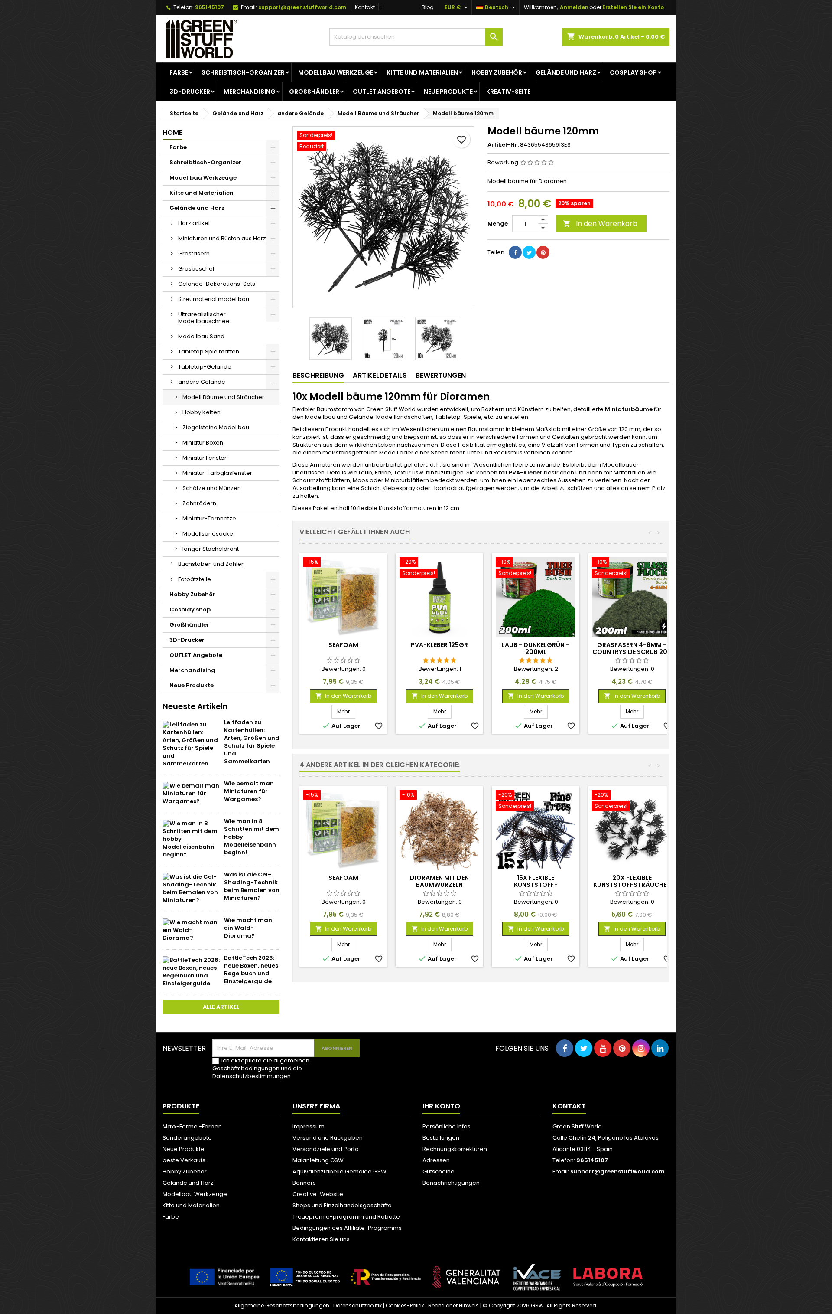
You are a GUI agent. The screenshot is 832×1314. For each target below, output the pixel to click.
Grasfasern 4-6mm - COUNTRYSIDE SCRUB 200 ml (632, 652)
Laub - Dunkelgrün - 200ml (535, 648)
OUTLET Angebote (381, 91)
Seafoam (343, 645)
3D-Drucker (189, 91)
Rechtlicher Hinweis (453, 1305)
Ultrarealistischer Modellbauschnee (204, 317)
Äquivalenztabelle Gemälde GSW (339, 1171)
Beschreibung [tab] (318, 375)
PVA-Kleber (526, 472)
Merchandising (250, 91)
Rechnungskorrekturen (454, 1149)
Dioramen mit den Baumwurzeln (439, 881)
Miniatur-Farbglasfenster (217, 473)
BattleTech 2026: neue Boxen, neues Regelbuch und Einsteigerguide (251, 969)
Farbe (178, 72)
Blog (428, 7)
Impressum (308, 1126)
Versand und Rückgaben (327, 1138)
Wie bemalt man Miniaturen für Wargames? (249, 791)
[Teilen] (515, 252)
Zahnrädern (199, 503)
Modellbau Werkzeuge (335, 72)
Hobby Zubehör (496, 72)
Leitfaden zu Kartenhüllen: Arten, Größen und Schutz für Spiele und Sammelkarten (252, 741)
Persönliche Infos (446, 1126)
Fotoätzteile (194, 579)
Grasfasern (194, 253)
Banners (304, 1183)
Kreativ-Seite (508, 91)
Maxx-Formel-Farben (192, 1126)
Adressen (436, 1160)
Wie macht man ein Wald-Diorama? (248, 928)
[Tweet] (529, 252)
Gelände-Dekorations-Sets (216, 284)
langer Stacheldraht (210, 549)
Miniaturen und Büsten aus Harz (222, 238)
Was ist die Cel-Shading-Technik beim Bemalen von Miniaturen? (252, 886)
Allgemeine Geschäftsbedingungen (281, 1305)
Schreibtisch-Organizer (243, 72)
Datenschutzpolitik (357, 1305)
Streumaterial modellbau (213, 299)
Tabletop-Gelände (204, 367)
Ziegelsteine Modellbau (215, 427)
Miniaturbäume (629, 409)
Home (172, 132)
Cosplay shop (633, 72)
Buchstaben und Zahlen (211, 564)
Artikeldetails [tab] (380, 375)
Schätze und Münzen (211, 488)
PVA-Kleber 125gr (439, 645)
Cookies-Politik (405, 1305)
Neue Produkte (448, 91)
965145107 (209, 7)
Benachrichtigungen (451, 1183)
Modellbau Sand (201, 336)
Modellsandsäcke (207, 534)
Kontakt (365, 7)
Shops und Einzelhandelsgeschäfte (342, 1205)
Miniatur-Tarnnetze (209, 518)
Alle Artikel (221, 1007)
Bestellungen (440, 1138)
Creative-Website (317, 1194)
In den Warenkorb (600, 224)
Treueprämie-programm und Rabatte (346, 1217)
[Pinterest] (542, 252)
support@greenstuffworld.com (302, 7)
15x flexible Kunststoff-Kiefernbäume (535, 884)
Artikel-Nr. (503, 145)
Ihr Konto (441, 1106)
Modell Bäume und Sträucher (223, 397)
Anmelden (574, 7)
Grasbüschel (196, 269)
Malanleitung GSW (318, 1160)
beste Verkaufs (183, 1160)
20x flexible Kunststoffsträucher (631, 881)
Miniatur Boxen (202, 442)
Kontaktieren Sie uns (321, 1239)
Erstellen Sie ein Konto (633, 7)
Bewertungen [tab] (441, 375)
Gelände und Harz (566, 72)
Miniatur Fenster (204, 458)
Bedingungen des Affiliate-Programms (347, 1228)
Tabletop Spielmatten (208, 351)
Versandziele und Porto (325, 1149)
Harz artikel (194, 223)
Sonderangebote (187, 1138)
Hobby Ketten (201, 412)
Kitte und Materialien (422, 72)
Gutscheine (438, 1171)
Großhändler (314, 91)
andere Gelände (201, 382)
